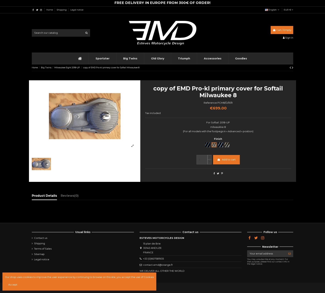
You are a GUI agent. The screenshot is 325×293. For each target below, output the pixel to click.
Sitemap (39, 254)
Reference (210, 102)
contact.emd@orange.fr (158, 264)
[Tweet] (218, 173)
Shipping (62, 9)
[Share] (214, 173)
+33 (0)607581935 (153, 258)
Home (49, 9)
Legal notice (76, 9)
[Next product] (292, 67)
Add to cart (229, 159)
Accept (12, 284)
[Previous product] (291, 67)
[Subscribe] (289, 253)
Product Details (44, 195)
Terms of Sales (43, 248)
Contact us (40, 237)
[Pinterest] (222, 173)
